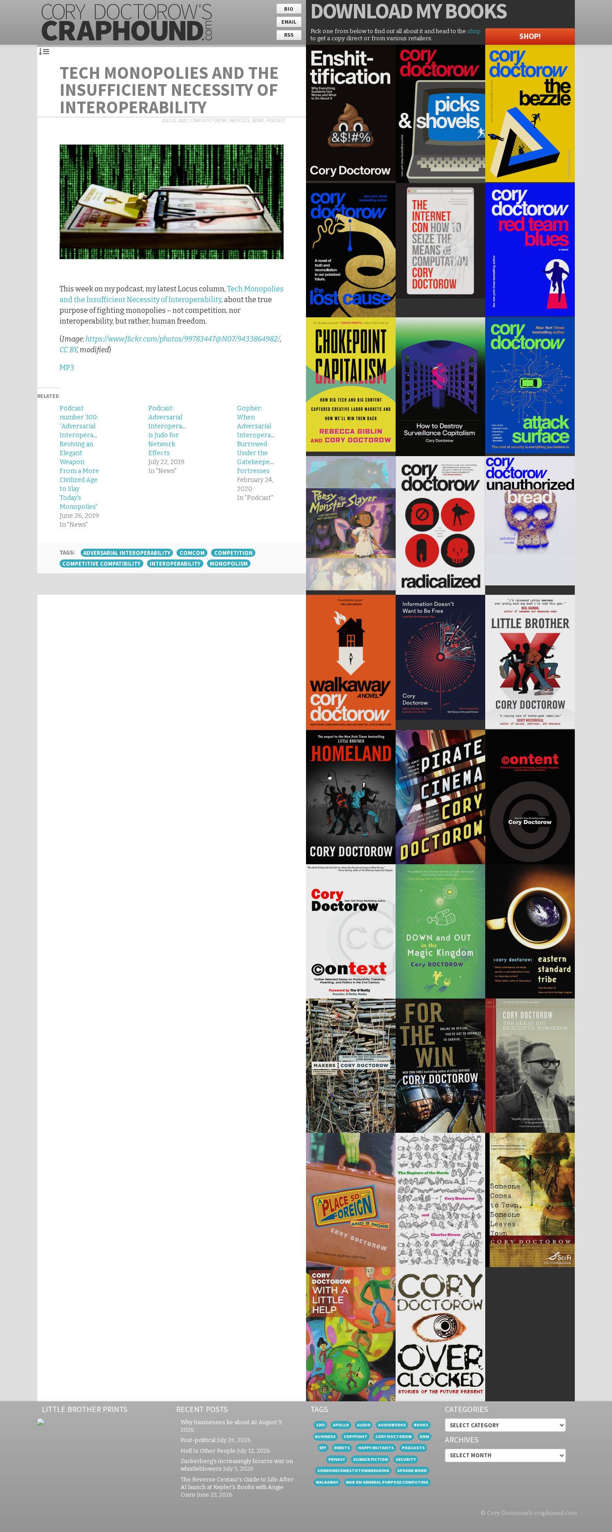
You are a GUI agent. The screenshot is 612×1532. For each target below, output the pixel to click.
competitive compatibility (101, 563)
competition (233, 552)
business (325, 1436)
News (258, 120)
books (421, 1425)
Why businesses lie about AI (219, 1422)
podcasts (413, 1448)
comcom (192, 552)
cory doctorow (393, 1436)
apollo (341, 1425)
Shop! (530, 36)
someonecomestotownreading (353, 1470)
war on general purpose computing (387, 1482)
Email (288, 21)
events (342, 1448)
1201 (320, 1425)
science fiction (370, 1459)
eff (322, 1448)
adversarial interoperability (126, 552)
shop (474, 31)
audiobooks (392, 1425)
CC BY (68, 350)
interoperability (175, 563)
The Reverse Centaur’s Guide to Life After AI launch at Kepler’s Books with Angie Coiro (237, 1487)
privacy (336, 1459)
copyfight (355, 1436)
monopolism (229, 563)
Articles (240, 120)
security (406, 1459)
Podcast (276, 120)
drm (424, 1436)
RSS (288, 34)
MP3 (67, 367)
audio (364, 1425)
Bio (288, 8)
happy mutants (376, 1448)
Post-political (198, 1440)
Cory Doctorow (208, 120)
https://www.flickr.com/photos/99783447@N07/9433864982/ (183, 339)
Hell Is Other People (208, 1450)
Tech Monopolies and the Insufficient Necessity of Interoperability (169, 90)
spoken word (412, 1470)
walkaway (327, 1482)
